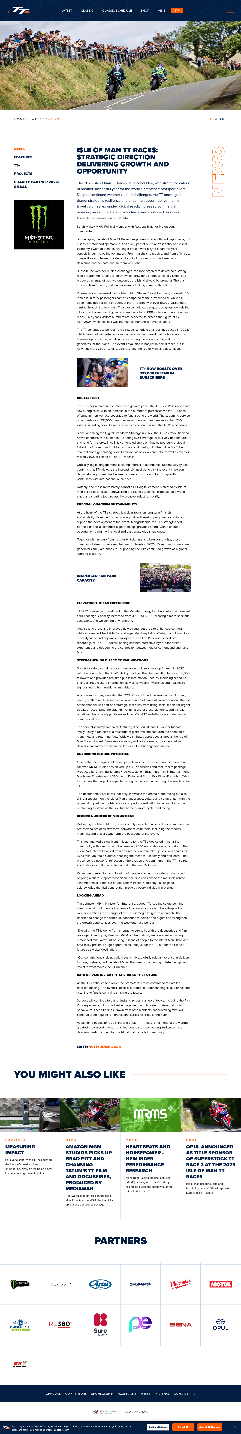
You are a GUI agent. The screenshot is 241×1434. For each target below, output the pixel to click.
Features (23, 157)
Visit (161, 10)
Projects (23, 173)
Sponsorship (102, 1393)
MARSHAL (162, 1393)
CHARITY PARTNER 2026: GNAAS (36, 184)
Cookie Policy (61, 1430)
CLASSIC (87, 10)
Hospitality (127, 1393)
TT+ (176, 10)
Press (145, 1393)
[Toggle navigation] (230, 11)
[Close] (235, 1427)
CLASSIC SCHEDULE (117, 10)
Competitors (76, 1393)
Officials (53, 1393)
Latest (66, 10)
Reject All (183, 1427)
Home (20, 119)
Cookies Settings (158, 1427)
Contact (181, 1393)
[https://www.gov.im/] (109, 1411)
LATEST (37, 119)
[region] (120, 1427)
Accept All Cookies (209, 1427)
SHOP (145, 10)
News (54, 119)
